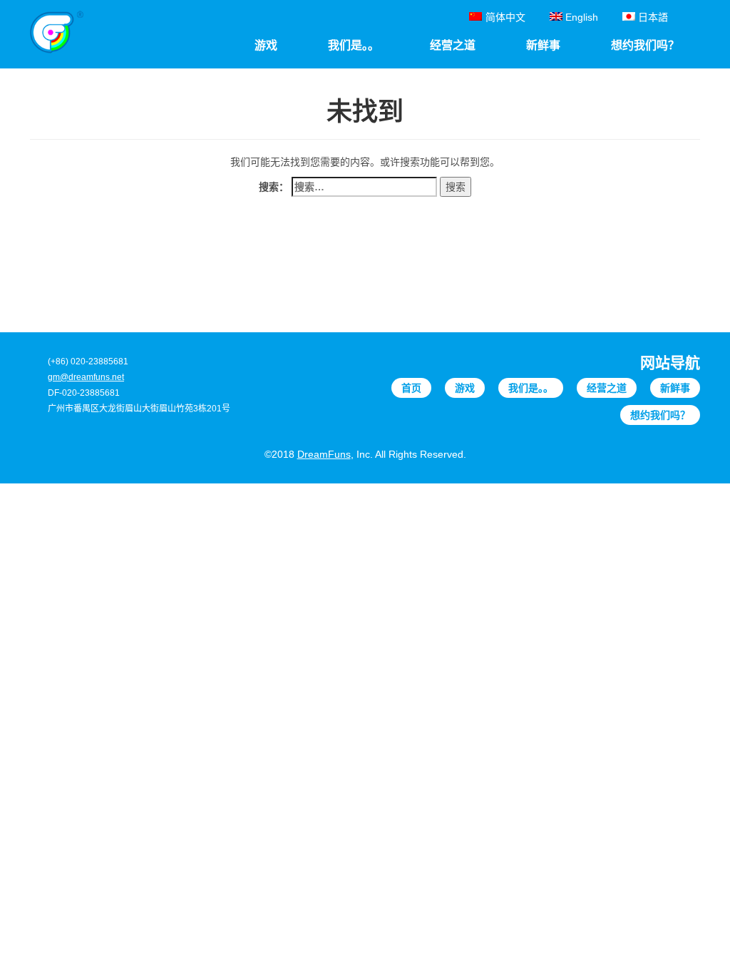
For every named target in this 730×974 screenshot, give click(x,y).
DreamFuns (324, 454)
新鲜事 (675, 388)
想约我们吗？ (660, 415)
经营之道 (607, 388)
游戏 (465, 388)
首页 (411, 388)
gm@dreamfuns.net (86, 377)
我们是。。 (530, 388)
